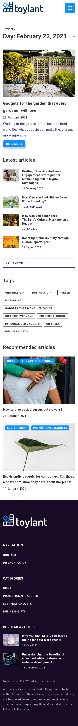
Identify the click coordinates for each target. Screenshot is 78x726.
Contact (10, 555)
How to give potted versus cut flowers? (32, 409)
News (7, 588)
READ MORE (14, 143)
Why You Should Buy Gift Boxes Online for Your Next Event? (44, 638)
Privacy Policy (12, 709)
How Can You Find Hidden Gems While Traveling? (45, 199)
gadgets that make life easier (28, 308)
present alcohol (52, 316)
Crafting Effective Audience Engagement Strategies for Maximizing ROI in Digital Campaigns (41, 177)
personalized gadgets (22, 323)
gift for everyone (19, 316)
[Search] (8, 263)
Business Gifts (14, 611)
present (66, 292)
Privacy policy (14, 562)
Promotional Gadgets (20, 596)
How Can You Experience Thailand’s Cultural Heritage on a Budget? (45, 219)
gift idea (53, 323)
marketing (13, 300)
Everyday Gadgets (17, 603)
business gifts (16, 331)
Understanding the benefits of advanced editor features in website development (43, 658)
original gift (15, 292)
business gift (42, 292)
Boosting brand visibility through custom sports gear (45, 240)
